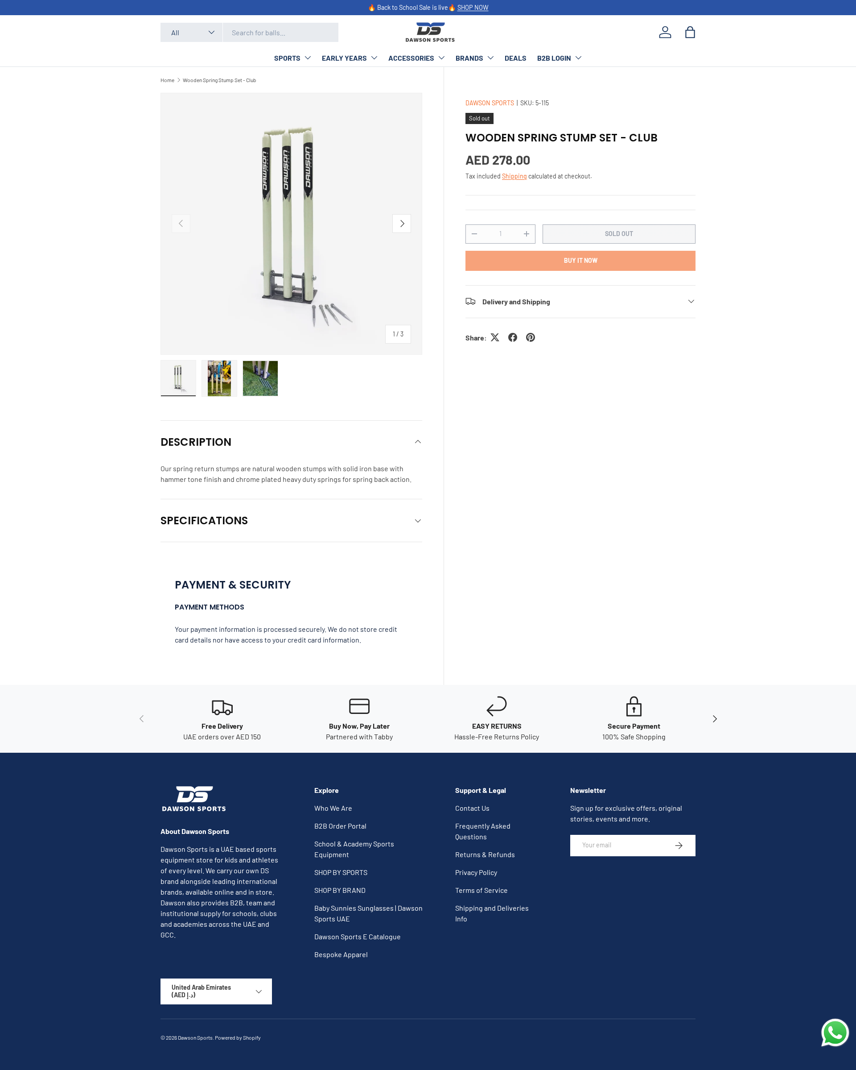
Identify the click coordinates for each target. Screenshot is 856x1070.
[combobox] (249, 32)
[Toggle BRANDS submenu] (490, 57)
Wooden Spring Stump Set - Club (219, 80)
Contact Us (472, 808)
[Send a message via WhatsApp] (835, 1032)
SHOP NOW (473, 7)
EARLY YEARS (344, 58)
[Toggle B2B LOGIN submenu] (578, 57)
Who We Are (333, 808)
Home (167, 80)
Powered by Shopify (238, 1037)
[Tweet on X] (495, 337)
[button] (690, 32)
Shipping (514, 175)
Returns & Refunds (485, 854)
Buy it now (580, 260)
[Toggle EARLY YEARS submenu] (374, 57)
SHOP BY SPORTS (340, 872)
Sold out (619, 233)
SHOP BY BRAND (340, 890)
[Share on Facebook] (513, 337)
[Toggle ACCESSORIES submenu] (441, 57)
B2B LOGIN (554, 58)
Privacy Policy (476, 872)
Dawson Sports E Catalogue (357, 936)
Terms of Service (481, 890)
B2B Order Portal (340, 825)
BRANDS (469, 58)
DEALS (516, 58)
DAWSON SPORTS (489, 103)
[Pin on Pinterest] (530, 337)
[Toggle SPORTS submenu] (307, 57)
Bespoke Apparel (341, 954)
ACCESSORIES (411, 58)
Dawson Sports (195, 1037)
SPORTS (287, 58)
